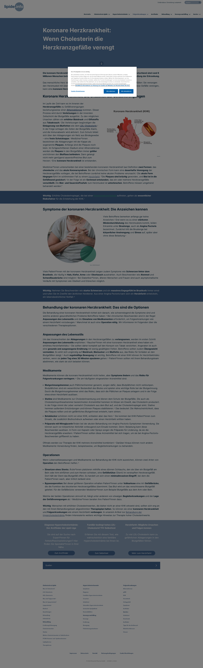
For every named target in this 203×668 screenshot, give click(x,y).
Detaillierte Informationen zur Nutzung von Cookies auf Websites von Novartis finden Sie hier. (103, 85)
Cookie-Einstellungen (78, 91)
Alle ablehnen (110, 91)
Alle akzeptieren (126, 91)
